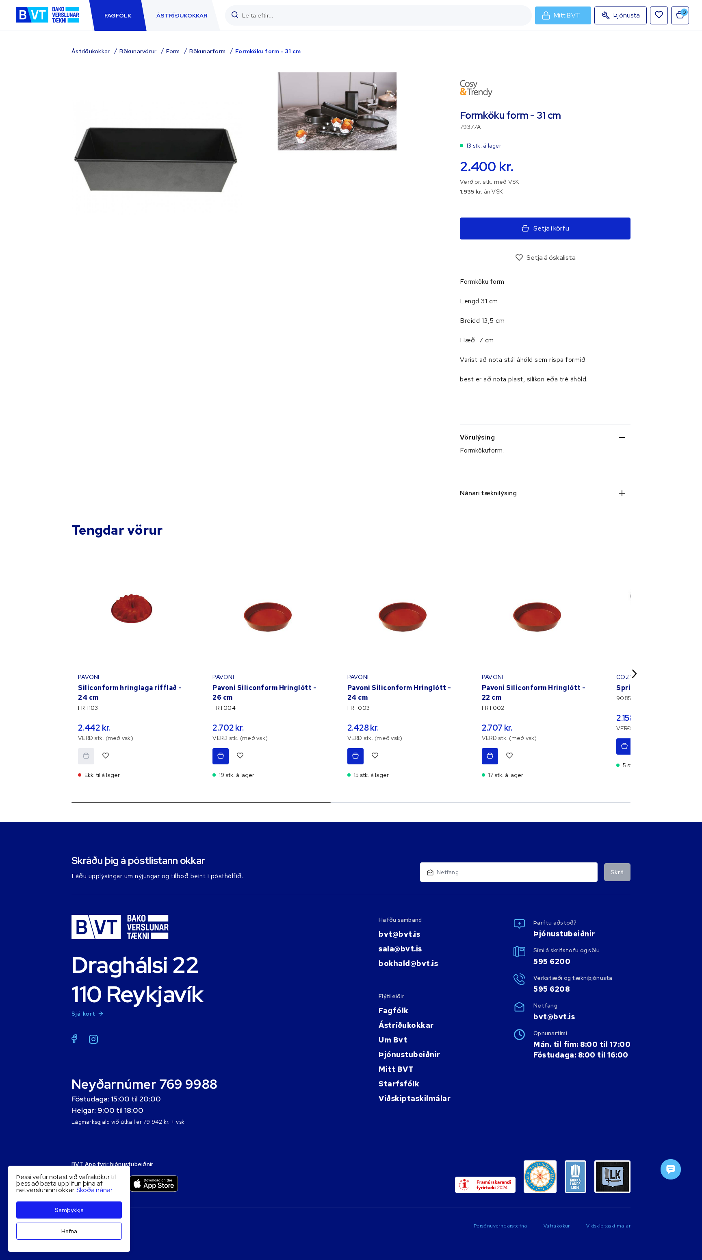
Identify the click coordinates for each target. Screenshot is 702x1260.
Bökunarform (207, 51)
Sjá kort (84, 1013)
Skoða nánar (94, 1190)
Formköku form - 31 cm (268, 51)
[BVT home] (47, 23)
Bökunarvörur (137, 51)
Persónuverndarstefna (500, 1226)
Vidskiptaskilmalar (608, 1226)
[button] (235, 15)
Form (173, 51)
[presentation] (118, 15)
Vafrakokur (557, 1226)
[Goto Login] (658, 15)
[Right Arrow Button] (634, 673)
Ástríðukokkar (91, 51)
